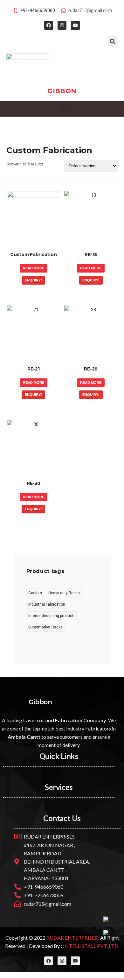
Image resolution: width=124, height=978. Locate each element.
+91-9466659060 (37, 10)
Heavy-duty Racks (64, 593)
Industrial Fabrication (46, 604)
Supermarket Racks (45, 627)
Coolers (35, 593)
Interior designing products (52, 616)
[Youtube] (75, 25)
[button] (62, 109)
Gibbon (61, 91)
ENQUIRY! (33, 280)
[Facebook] (48, 25)
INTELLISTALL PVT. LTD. (90, 946)
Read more (33, 268)
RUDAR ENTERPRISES (72, 938)
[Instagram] (62, 25)
